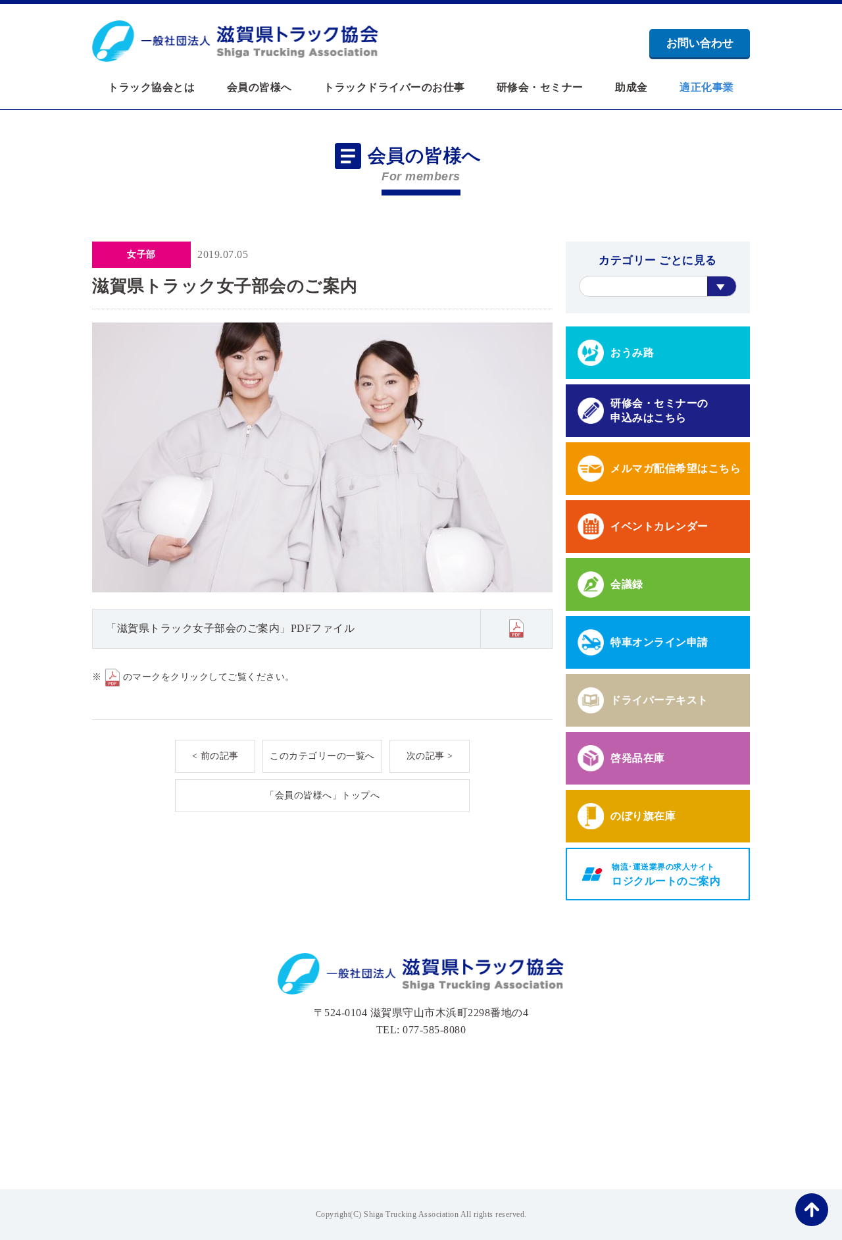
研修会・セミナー (540, 87)
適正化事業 (707, 87)
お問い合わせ (699, 43)
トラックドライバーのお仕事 (394, 87)
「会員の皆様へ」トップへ (322, 795)
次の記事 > (430, 756)
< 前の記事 (215, 756)
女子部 (141, 254)
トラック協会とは (151, 87)
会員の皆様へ (259, 87)
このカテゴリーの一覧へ (322, 756)
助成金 (631, 87)
